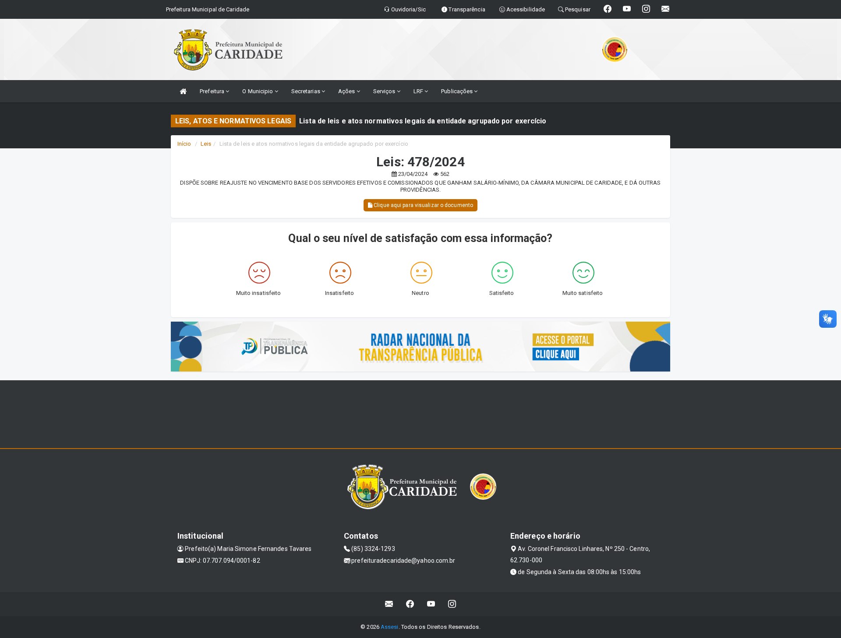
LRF (418, 91)
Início (184, 143)
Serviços (385, 91)
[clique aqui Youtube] (431, 604)
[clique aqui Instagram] (452, 604)
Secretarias (306, 91)
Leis (206, 143)
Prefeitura (213, 91)
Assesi (390, 627)
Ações (347, 91)
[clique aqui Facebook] (410, 604)
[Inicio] (183, 91)
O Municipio (258, 91)
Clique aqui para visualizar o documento (422, 205)
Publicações (457, 91)
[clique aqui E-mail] (389, 604)
